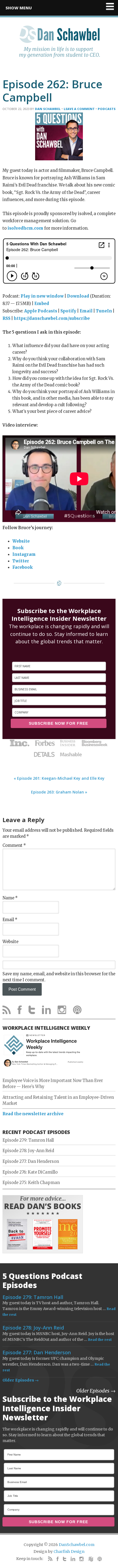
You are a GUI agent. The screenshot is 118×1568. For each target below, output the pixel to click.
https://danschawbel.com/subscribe (52, 318)
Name (10, 898)
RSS (6, 318)
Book (18, 547)
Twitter (20, 561)
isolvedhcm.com (25, 228)
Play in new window (42, 296)
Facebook (22, 567)
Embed (41, 303)
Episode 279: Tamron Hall (28, 1140)
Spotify (68, 311)
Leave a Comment (79, 109)
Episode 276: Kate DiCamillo (30, 1172)
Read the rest (100, 1340)
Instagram (24, 554)
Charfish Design (69, 1551)
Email (86, 311)
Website (21, 541)
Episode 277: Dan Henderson (30, 1161)
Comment (14, 845)
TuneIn (104, 311)
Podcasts (107, 109)
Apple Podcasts (40, 311)
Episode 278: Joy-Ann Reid (28, 1150)
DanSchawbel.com (76, 1544)
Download (78, 296)
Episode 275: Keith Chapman (31, 1182)
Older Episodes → (20, 1380)
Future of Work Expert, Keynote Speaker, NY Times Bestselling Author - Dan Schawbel (59, 45)
